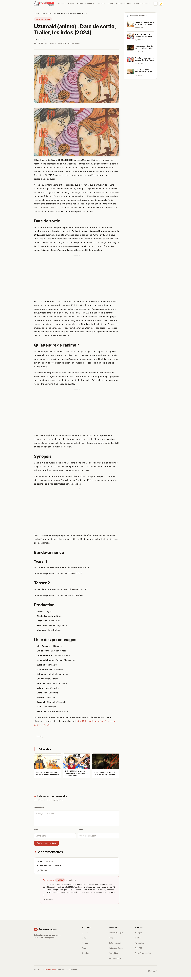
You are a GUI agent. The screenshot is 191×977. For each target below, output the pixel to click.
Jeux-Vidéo (113, 953)
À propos (138, 933)
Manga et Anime (46, 13)
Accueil (61, 3)
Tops (84, 948)
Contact (138, 938)
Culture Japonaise (142, 3)
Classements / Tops (105, 3)
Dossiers (85, 953)
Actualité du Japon (116, 933)
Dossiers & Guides (84, 3)
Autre (111, 938)
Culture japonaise (115, 943)
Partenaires (139, 943)
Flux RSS (138, 948)
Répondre (43, 870)
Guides (85, 943)
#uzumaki (38, 736)
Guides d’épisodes (123, 3)
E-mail (81, 830)
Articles (71, 3)
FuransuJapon (48, 880)
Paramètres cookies (143, 953)
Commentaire (40, 807)
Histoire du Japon (116, 948)
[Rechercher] (156, 4)
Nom (36, 830)
